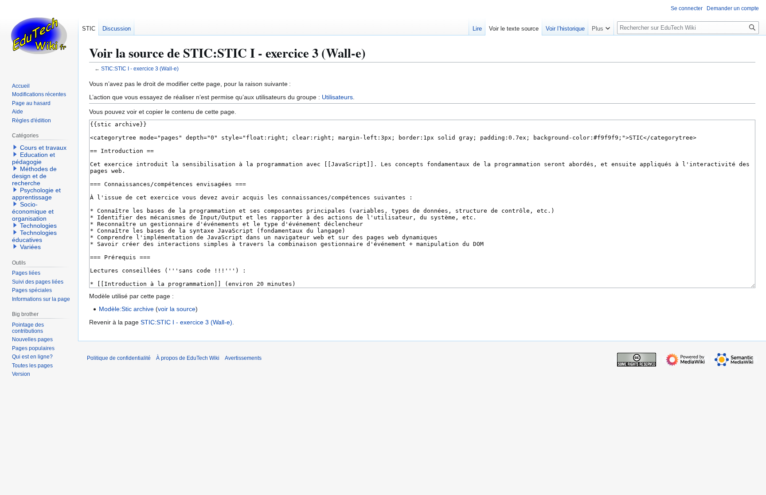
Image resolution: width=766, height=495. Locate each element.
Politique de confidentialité (119, 358)
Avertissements (243, 358)
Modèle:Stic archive (126, 308)
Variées (30, 246)
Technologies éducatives (34, 236)
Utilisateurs (337, 97)
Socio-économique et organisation (33, 211)
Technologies (38, 225)
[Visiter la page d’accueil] (39, 35)
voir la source (176, 308)
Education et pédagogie (33, 158)
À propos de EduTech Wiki (187, 358)
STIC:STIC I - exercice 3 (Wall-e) (140, 68)
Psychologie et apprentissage (36, 194)
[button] (601, 26)
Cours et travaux (43, 147)
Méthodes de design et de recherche (34, 176)
